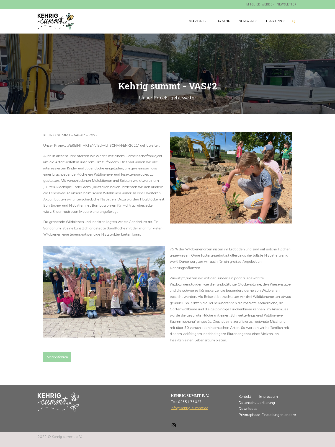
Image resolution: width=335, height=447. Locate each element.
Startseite (197, 21)
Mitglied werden (260, 4)
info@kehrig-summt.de (189, 407)
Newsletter (286, 4)
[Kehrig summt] (56, 21)
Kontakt (245, 396)
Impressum (268, 396)
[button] (256, 21)
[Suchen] (293, 21)
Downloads (248, 408)
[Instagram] (173, 426)
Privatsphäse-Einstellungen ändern (267, 414)
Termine (223, 21)
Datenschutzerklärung (257, 402)
